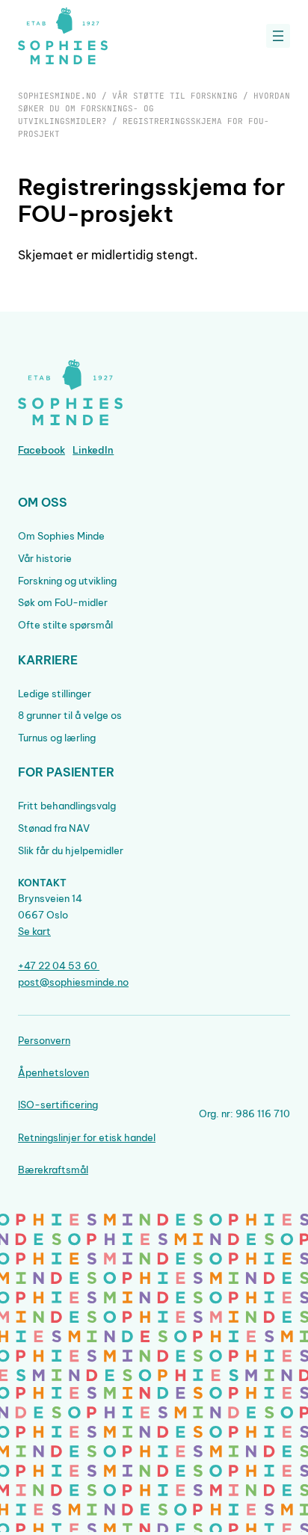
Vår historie (45, 558)
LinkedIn (93, 450)
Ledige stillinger (54, 693)
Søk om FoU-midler (63, 602)
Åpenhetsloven (53, 1072)
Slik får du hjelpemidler (70, 850)
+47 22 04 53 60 (58, 966)
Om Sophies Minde (61, 536)
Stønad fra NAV (54, 828)
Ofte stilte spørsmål (65, 625)
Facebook (41, 450)
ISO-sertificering (58, 1105)
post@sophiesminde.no (73, 982)
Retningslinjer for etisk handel (86, 1137)
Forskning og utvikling (67, 581)
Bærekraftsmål (53, 1170)
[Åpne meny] (278, 36)
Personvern (44, 1040)
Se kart (34, 931)
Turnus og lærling (57, 738)
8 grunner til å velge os (70, 715)
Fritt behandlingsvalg (67, 806)
